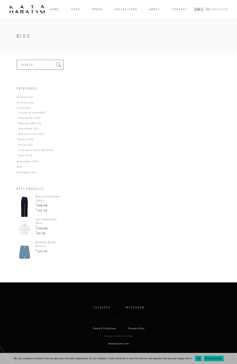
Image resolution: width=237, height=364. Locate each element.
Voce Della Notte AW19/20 (36, 150)
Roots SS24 (26, 139)
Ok (198, 358)
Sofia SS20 (26, 144)
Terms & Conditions (104, 328)
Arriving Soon (25, 102)
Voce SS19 (25, 155)
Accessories (25, 97)
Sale (20, 167)
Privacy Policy (136, 328)
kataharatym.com (118, 343)
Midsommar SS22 (30, 118)
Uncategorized (26, 172)
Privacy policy (214, 358)
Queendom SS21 (29, 128)
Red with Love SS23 (32, 134)
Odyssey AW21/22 (30, 123)
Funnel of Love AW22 (32, 112)
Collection (23, 107)
